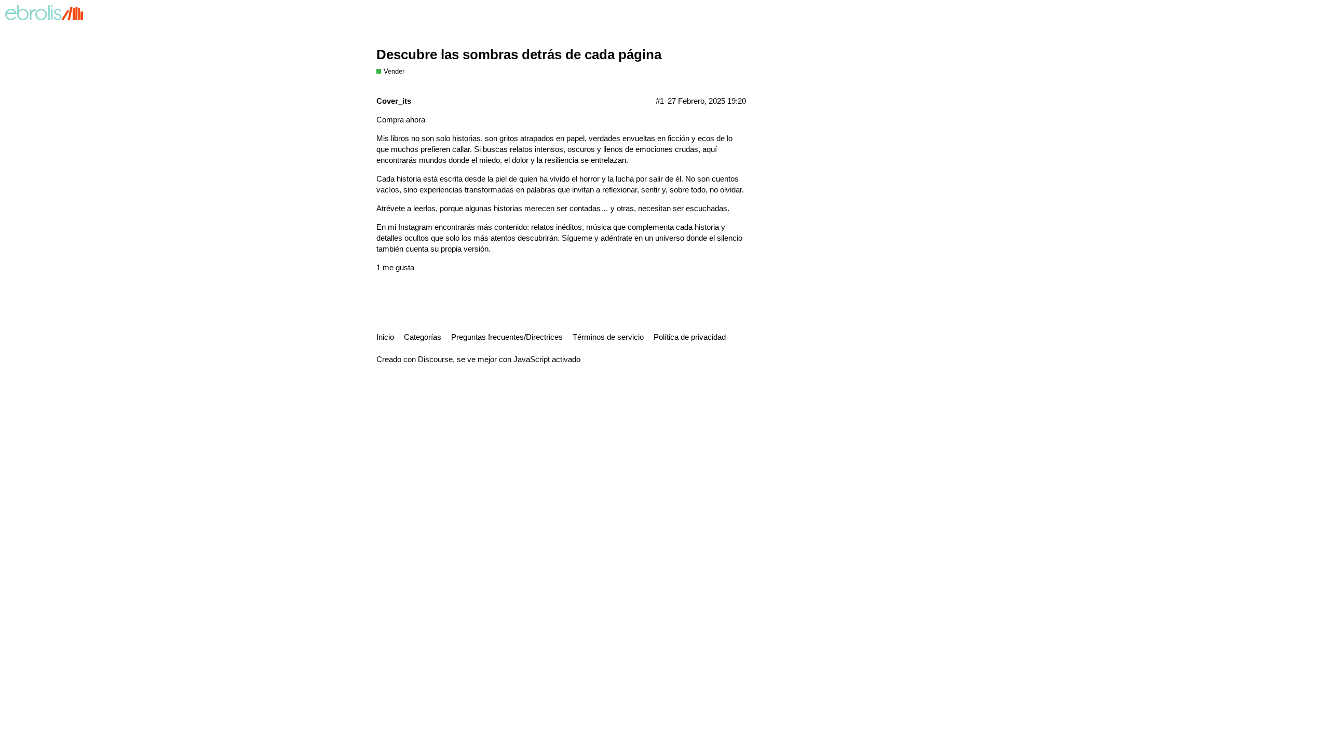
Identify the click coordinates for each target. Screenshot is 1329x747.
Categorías (422, 337)
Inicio (385, 337)
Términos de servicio (608, 337)
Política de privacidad (690, 337)
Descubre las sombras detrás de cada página (518, 54)
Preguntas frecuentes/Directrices (507, 337)
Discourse (435, 359)
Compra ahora (400, 119)
